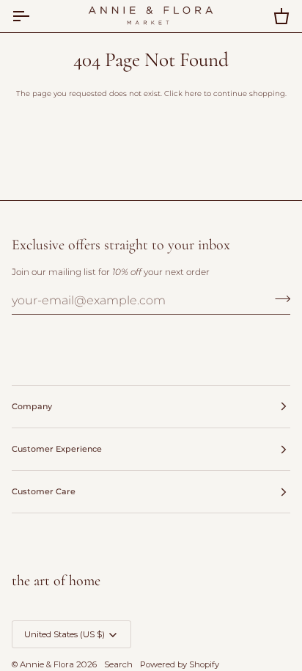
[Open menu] (34, 16)
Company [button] (32, 406)
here (193, 93)
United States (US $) (64, 634)
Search (118, 664)
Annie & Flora (47, 664)
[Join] (278, 298)
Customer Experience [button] (57, 449)
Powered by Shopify (179, 664)
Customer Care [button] (44, 491)
